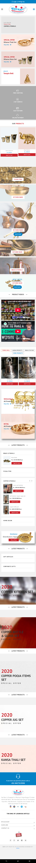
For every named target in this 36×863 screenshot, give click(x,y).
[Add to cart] (16, 146)
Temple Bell (6, 350)
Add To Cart (16, 463)
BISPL (18, 848)
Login (14, 1)
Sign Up (22, 1)
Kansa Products (17, 350)
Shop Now (6, 44)
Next (32, 480)
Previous (30, 480)
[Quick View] (16, 148)
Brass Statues (29, 350)
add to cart (9, 155)
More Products (18, 353)
